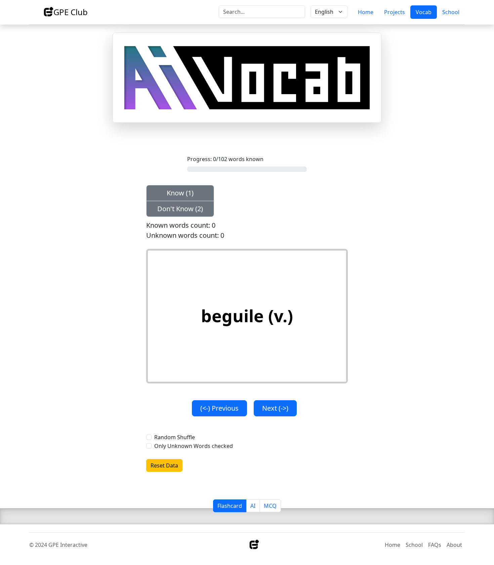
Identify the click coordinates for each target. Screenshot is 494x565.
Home (365, 12)
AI (252, 506)
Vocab (423, 12)
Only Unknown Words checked (193, 446)
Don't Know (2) (180, 208)
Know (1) (180, 192)
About (454, 545)
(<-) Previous (219, 408)
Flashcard (229, 506)
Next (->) (275, 408)
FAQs (434, 545)
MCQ (270, 506)
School (450, 12)
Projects (394, 12)
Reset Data (164, 465)
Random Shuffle (174, 437)
